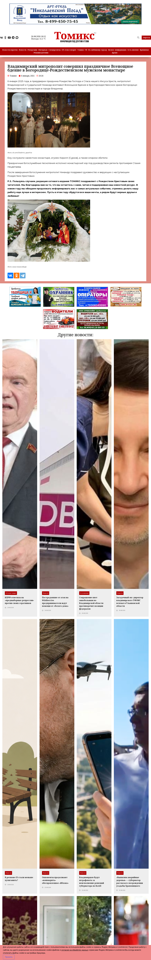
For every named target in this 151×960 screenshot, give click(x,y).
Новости (22, 50)
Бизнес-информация (117, 50)
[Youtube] (9, 37)
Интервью (42, 50)
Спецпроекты (54, 50)
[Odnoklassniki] (5, 37)
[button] (146, 38)
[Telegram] (13, 37)
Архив (114, 53)
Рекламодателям (41, 53)
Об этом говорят (69, 50)
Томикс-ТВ (82, 50)
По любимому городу (97, 50)
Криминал (144, 50)
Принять (9, 957)
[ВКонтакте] (10, 275)
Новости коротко (10, 50)
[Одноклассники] (16, 275)
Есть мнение (133, 50)
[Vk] (1, 37)
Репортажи (32, 50)
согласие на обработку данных (74, 950)
